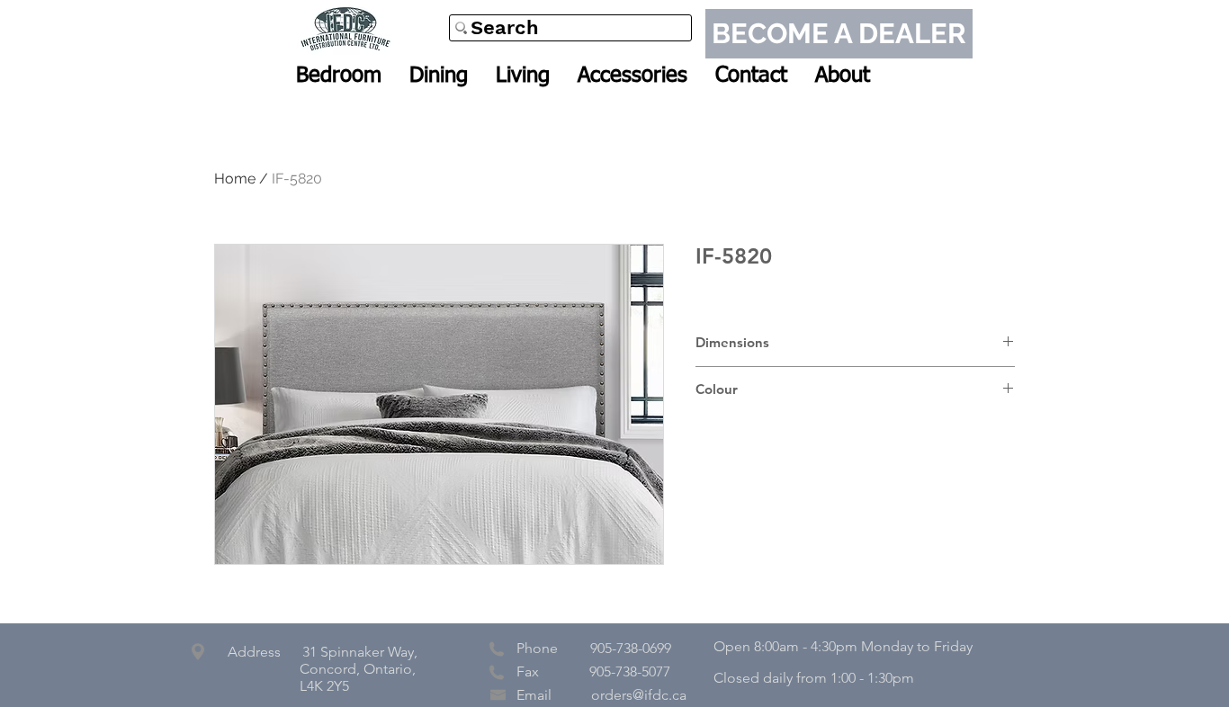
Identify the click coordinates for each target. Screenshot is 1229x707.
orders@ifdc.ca (638, 694)
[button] (339, 75)
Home (235, 178)
